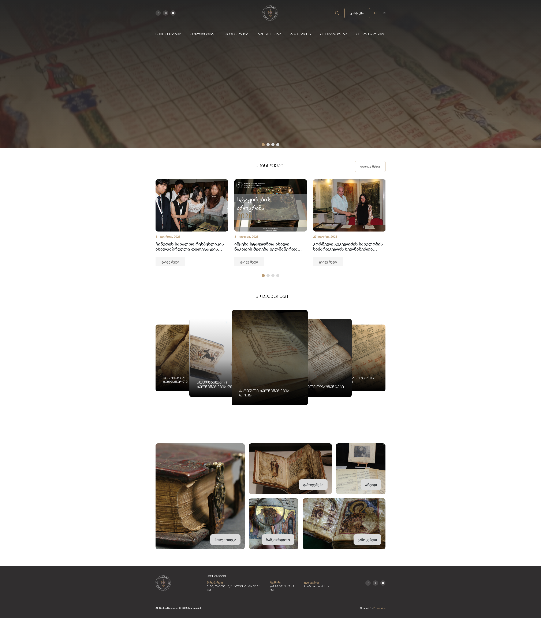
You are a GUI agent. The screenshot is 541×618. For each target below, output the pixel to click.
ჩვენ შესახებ (168, 34)
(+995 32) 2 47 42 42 (282, 588)
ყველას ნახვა (370, 166)
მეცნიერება (237, 34)
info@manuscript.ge (316, 586)
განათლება (269, 34)
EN (383, 13)
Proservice (379, 608)
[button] (263, 144)
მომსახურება (333, 34)
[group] (192, 222)
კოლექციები (203, 34)
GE (376, 13)
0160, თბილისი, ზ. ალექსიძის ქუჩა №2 (233, 588)
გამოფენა (300, 34)
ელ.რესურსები (370, 34)
